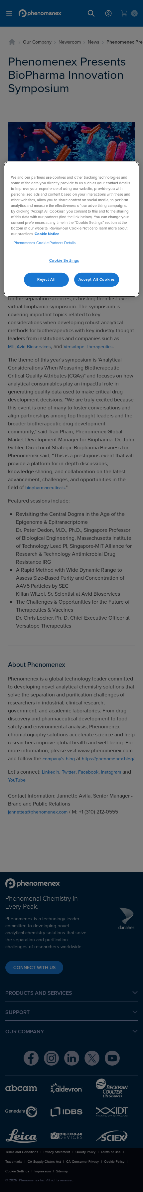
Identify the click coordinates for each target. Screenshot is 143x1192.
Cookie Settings (64, 260)
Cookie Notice (47, 233)
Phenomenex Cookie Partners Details (44, 242)
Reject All (46, 279)
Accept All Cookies (96, 279)
